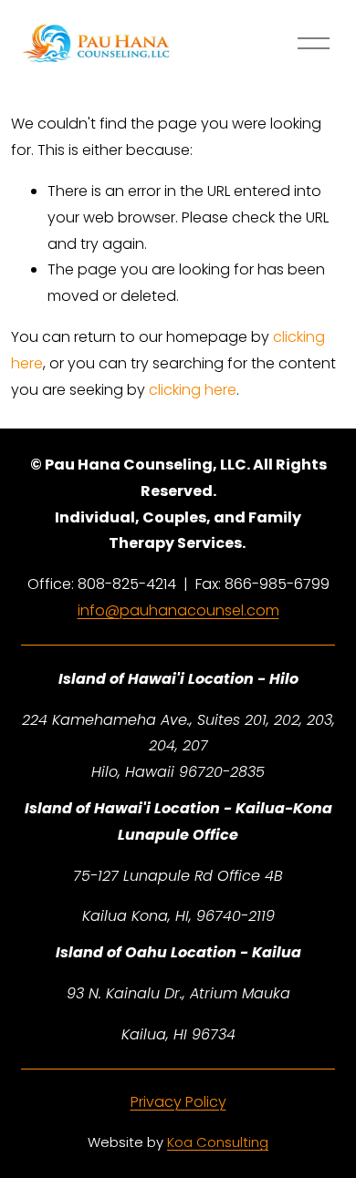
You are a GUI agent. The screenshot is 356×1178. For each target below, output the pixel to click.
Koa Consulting (217, 1142)
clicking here (192, 389)
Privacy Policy (178, 1101)
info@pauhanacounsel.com (178, 610)
